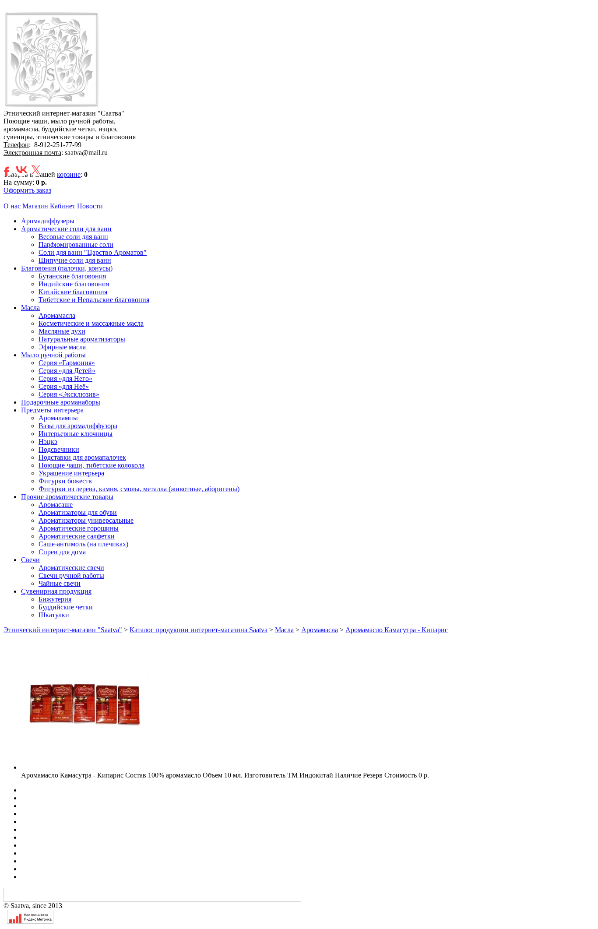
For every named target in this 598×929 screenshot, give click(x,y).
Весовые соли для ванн (73, 236)
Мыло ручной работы (53, 355)
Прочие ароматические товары (67, 496)
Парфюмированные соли (76, 244)
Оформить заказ (27, 190)
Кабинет (62, 206)
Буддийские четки (66, 607)
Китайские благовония (73, 292)
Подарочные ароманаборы (60, 402)
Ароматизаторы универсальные (86, 520)
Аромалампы (58, 418)
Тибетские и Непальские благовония (94, 299)
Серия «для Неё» (64, 386)
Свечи (30, 559)
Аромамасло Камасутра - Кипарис (396, 629)
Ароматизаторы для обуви (78, 512)
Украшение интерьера (71, 473)
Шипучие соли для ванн (75, 260)
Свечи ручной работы (71, 575)
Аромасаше (56, 504)
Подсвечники (59, 449)
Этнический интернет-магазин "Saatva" (63, 629)
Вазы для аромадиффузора (78, 425)
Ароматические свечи (71, 567)
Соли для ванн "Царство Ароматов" (93, 252)
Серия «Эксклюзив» (69, 394)
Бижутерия (55, 599)
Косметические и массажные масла (91, 323)
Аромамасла (57, 315)
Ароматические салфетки (77, 536)
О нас (12, 206)
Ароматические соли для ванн (66, 228)
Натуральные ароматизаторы (82, 339)
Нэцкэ (48, 441)
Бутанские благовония (72, 276)
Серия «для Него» (65, 378)
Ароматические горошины (79, 528)
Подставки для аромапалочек (82, 457)
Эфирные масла (62, 347)
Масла (30, 307)
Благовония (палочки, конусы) (67, 268)
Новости (90, 206)
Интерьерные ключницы (76, 433)
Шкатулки (54, 615)
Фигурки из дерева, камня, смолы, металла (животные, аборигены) (139, 489)
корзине (69, 174)
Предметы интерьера (52, 410)
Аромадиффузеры (47, 221)
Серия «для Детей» (67, 370)
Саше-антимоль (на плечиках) (83, 544)
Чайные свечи (60, 583)
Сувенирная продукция (56, 591)
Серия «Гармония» (67, 362)
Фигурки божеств (65, 481)
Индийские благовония (74, 284)
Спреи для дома (62, 552)
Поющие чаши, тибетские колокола (91, 465)
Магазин (35, 206)
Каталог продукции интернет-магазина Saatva (198, 629)
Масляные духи (62, 331)
